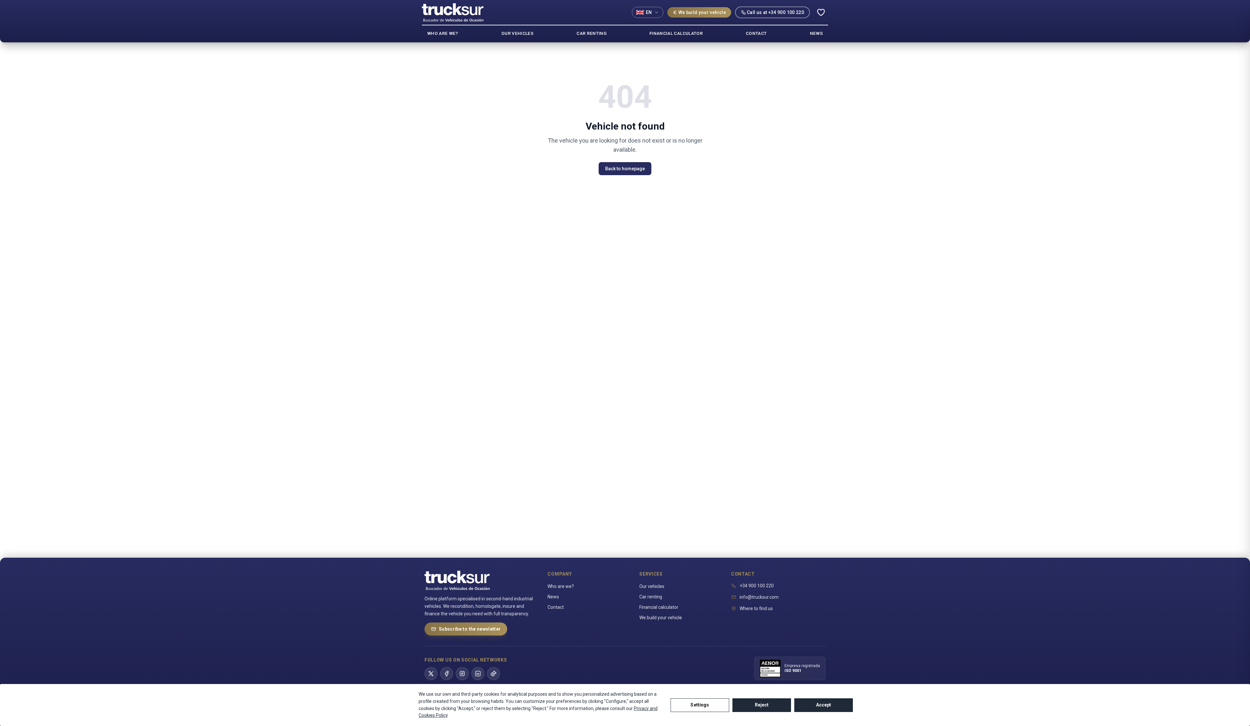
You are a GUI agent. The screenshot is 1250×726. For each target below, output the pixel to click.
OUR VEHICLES (517, 33)
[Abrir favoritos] (821, 12)
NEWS (816, 33)
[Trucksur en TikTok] (493, 673)
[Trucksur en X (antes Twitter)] (431, 673)
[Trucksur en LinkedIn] (477, 673)
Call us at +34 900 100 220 (775, 12)
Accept (823, 704)
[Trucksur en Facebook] (446, 673)
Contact (556, 607)
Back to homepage (625, 168)
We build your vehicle (702, 12)
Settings (699, 704)
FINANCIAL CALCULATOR (676, 33)
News (553, 596)
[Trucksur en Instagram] (462, 673)
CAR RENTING (591, 33)
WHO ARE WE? (442, 33)
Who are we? (561, 586)
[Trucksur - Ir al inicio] (452, 12)
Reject (762, 704)
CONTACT (756, 33)
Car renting (650, 596)
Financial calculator (658, 607)
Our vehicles (651, 586)
